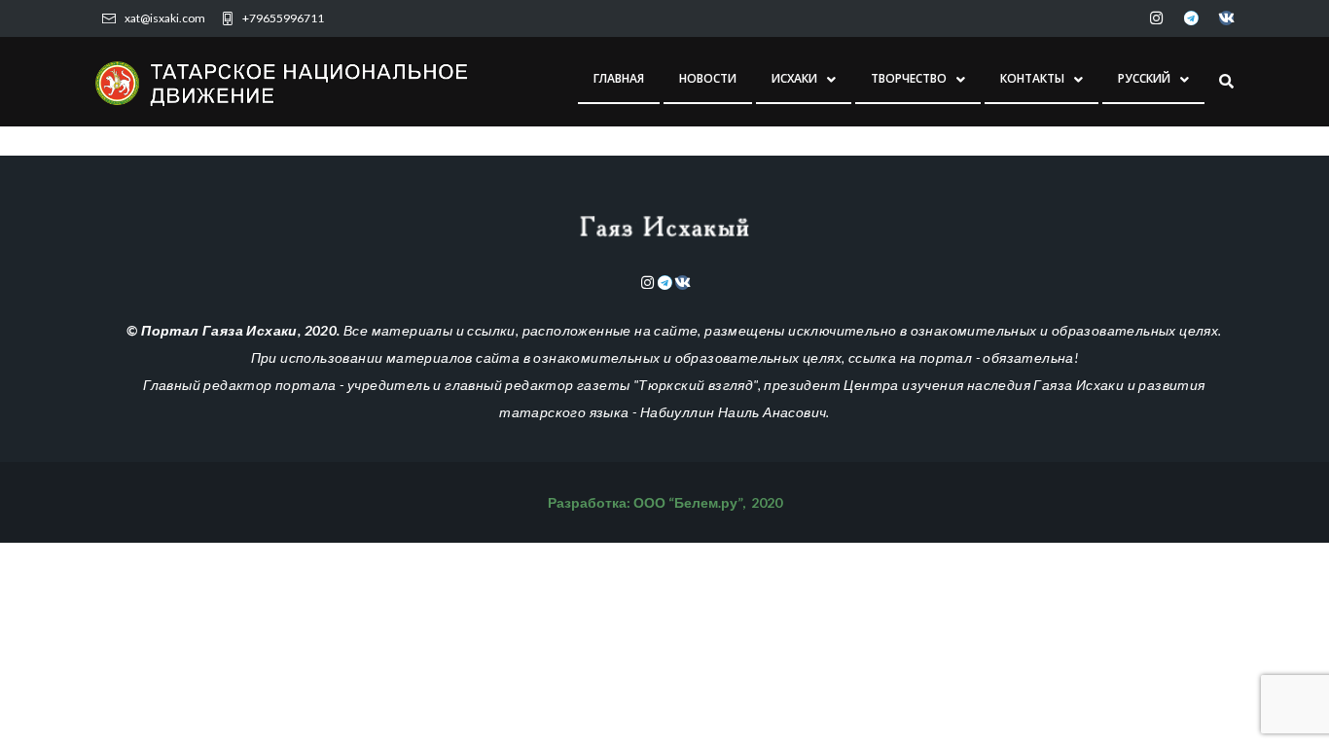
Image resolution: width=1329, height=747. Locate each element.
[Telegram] (1191, 18)
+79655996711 (283, 18)
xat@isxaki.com (165, 18)
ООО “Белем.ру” (687, 502)
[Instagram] (1156, 18)
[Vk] (1226, 18)
